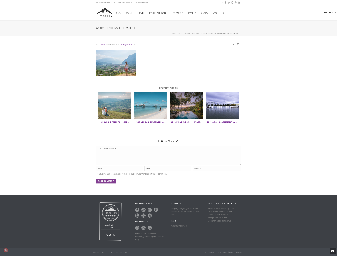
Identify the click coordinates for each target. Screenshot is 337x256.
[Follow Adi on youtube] (150, 228)
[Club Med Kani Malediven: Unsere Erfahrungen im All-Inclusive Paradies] (150, 105)
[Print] (233, 44)
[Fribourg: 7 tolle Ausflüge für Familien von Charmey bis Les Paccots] (114, 105)
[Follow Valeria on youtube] (150, 215)
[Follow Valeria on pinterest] (156, 210)
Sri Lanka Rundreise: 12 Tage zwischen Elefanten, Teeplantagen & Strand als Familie (187, 122)
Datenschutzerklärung (225, 252)
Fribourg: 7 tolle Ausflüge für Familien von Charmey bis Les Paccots (115, 122)
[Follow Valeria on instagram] (150, 210)
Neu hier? (329, 12)
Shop (215, 12)
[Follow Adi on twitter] (143, 228)
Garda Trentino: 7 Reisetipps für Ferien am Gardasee (197, 33)
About (129, 12)
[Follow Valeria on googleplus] (143, 210)
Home (174, 33)
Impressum (209, 252)
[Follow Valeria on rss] (137, 215)
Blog (118, 12)
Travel (140, 12)
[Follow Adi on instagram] (137, 228)
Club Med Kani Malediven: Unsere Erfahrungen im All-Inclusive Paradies (151, 122)
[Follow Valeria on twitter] (143, 215)
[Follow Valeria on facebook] (137, 210)
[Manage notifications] (6, 250)
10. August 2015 (126, 44)
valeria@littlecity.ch (107, 2)
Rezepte (191, 12)
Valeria (102, 44)
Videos (204, 12)
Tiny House (177, 12)
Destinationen (157, 12)
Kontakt (239, 252)
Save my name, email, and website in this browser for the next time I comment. (133, 174)
